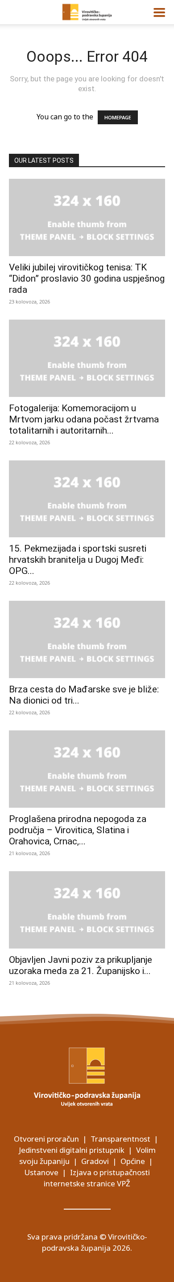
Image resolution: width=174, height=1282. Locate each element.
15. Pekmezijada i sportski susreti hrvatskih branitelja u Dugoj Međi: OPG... (77, 559)
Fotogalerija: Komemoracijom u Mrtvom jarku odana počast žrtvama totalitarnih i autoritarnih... (84, 419)
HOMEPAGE (117, 117)
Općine (132, 1161)
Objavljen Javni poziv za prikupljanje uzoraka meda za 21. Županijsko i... (80, 965)
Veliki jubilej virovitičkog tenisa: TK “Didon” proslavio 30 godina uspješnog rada (87, 278)
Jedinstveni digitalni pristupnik (71, 1150)
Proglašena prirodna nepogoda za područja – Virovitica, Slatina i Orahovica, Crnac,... (77, 830)
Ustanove (41, 1172)
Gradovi (95, 1161)
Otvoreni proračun (46, 1139)
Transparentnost (120, 1139)
